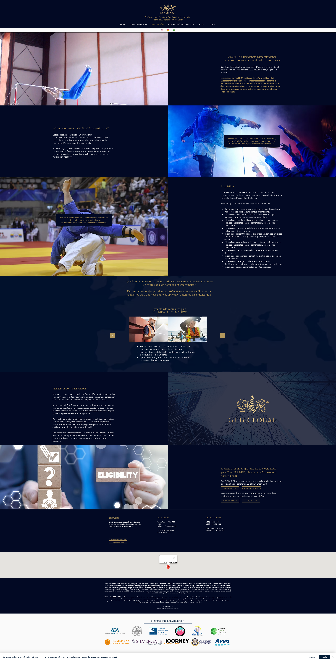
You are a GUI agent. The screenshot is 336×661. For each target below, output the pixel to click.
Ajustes (312, 656)
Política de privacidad (108, 656)
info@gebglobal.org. (184, 593)
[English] (162, 30)
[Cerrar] (332, 657)
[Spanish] (168, 30)
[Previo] (112, 335)
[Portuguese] (174, 30)
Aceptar (324, 656)
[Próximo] (222, 335)
